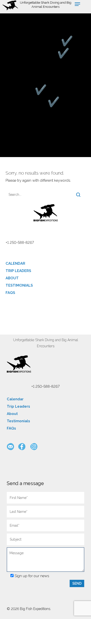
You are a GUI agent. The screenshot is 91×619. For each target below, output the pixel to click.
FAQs (10, 293)
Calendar (15, 263)
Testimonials (19, 285)
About (12, 278)
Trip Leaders (18, 271)
